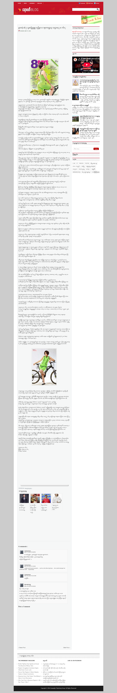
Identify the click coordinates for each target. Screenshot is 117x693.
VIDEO (25, 3)
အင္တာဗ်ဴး (93, 169)
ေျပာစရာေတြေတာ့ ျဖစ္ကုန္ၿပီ (80, 105)
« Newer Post (22, 647)
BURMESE (32, 3)
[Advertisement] (44, 46)
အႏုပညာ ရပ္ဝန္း (86, 172)
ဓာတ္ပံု (83, 166)
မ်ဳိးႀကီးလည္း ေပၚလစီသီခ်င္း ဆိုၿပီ (90, 94)
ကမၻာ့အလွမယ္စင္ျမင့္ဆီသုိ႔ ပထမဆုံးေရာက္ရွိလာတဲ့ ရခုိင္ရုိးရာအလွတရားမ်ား (90, 81)
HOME (19, 3)
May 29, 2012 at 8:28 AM (29, 586)
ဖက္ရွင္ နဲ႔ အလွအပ (90, 166)
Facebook (82, 3)
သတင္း (88, 169)
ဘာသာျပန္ (81, 169)
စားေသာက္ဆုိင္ (76, 166)
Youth (87, 163)
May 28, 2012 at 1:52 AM (29, 566)
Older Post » (66, 647)
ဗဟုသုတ (75, 169)
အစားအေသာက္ (76, 172)
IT (77, 163)
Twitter (97, 3)
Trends (81, 163)
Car (74, 163)
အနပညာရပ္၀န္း (28, 488)
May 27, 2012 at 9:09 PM (29, 552)
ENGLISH (39, 3)
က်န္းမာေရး (93, 163)
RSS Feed (90, 3)
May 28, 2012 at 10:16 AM (30, 575)
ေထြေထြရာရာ (95, 172)
